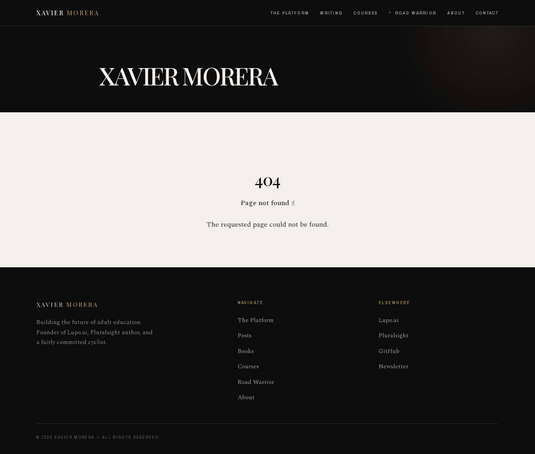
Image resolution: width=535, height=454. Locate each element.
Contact (487, 13)
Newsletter (393, 366)
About (456, 13)
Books (246, 351)
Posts (244, 335)
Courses (366, 13)
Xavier (67, 13)
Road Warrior (415, 13)
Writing (331, 13)
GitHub (389, 351)
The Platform (290, 13)
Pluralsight (393, 335)
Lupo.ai (389, 320)
